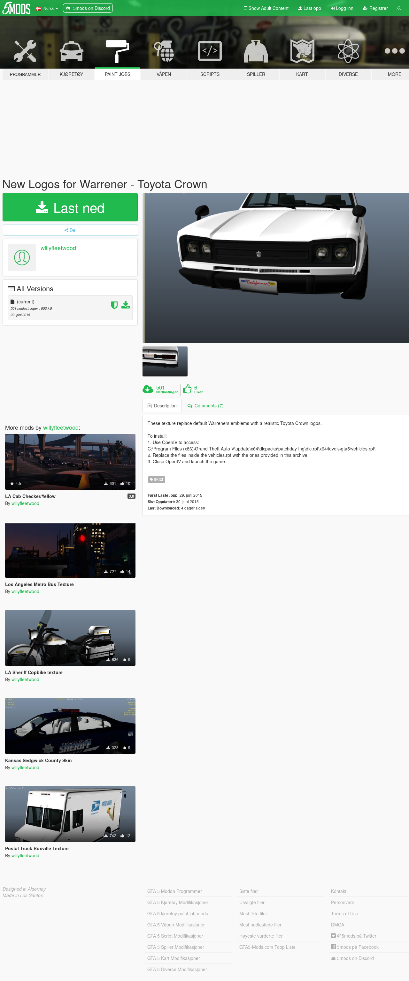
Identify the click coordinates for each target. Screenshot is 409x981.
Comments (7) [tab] (208, 405)
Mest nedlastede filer (260, 924)
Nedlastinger (167, 392)
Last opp (311, 8)
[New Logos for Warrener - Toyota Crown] (165, 361)
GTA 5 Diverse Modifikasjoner (177, 969)
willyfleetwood (58, 247)
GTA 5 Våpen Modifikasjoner (176, 924)
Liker (198, 392)
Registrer (378, 8)
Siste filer (248, 891)
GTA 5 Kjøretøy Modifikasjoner (177, 902)
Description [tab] (164, 405)
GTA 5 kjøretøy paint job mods (177, 913)
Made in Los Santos (23, 895)
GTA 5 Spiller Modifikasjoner (175, 947)
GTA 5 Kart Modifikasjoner (173, 958)
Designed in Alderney (24, 889)
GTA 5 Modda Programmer (174, 891)
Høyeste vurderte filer (261, 936)
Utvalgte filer (252, 902)
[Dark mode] (399, 8)
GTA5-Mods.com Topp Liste (267, 947)
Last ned (77, 207)
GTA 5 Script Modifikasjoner (175, 936)
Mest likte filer (253, 913)
